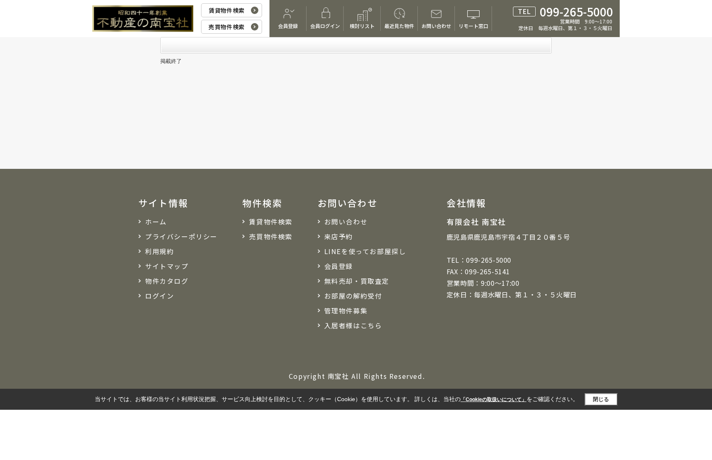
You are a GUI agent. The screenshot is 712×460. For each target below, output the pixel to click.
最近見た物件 (399, 25)
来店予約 (338, 236)
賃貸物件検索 (226, 10)
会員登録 (288, 25)
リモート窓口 (473, 25)
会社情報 (467, 202)
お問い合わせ (436, 25)
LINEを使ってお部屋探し (365, 251)
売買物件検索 (226, 27)
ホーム (156, 221)
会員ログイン (325, 25)
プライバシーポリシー (181, 236)
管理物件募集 (346, 310)
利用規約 (159, 251)
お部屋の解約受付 (353, 296)
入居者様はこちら (353, 325)
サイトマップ (167, 266)
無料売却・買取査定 (356, 281)
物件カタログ (167, 281)
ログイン (159, 296)
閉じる (601, 399)
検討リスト (362, 25)
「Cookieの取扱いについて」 (494, 399)
